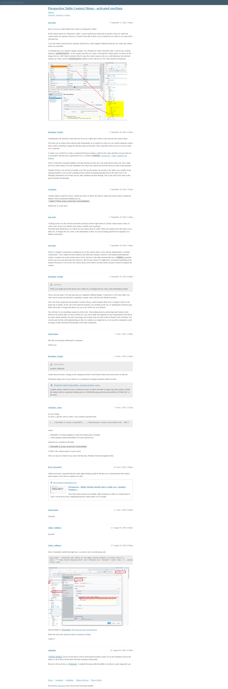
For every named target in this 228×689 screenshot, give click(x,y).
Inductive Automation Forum (12, 2)
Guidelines (69, 680)
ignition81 (51, 15)
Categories (59, 680)
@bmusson (73, 664)
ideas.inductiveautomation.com (64, 483)
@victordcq (66, 630)
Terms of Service (82, 680)
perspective (59, 15)
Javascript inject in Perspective (85, 630)
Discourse (61, 686)
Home (50, 680)
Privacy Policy (96, 680)
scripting (67, 15)
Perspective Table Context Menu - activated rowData (85, 8)
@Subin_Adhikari (55, 657)
